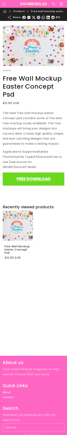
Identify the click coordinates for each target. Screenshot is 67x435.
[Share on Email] (58, 17)
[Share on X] (34, 17)
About (7, 392)
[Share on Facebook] (24, 17)
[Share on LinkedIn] (48, 17)
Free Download (34, 179)
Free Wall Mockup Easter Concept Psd (17, 249)
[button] (4, 4)
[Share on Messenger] (29, 17)
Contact (8, 397)
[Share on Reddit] (53, 17)
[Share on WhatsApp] (43, 17)
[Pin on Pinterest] (38, 17)
